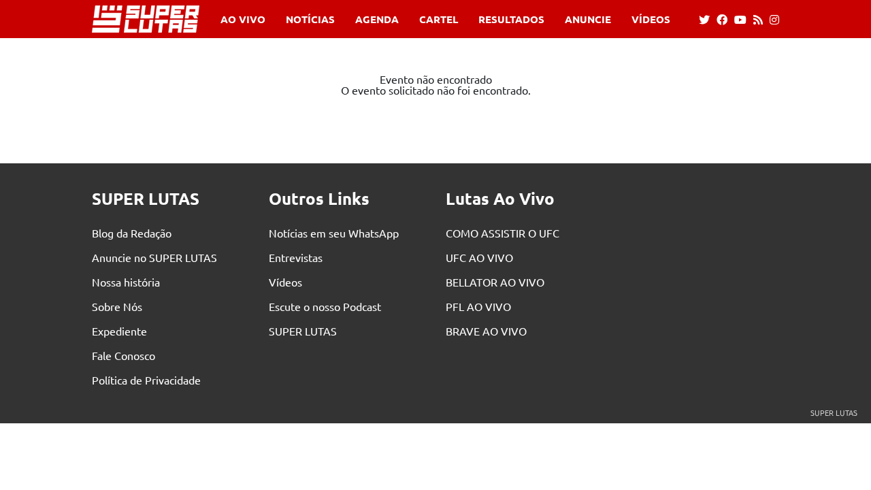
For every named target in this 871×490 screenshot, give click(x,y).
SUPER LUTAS (303, 331)
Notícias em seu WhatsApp (334, 233)
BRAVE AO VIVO (486, 331)
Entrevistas (296, 257)
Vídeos (650, 19)
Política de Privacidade (146, 380)
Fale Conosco (123, 355)
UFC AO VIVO (479, 257)
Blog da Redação (131, 233)
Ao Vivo (242, 19)
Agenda (377, 19)
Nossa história (126, 282)
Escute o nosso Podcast (325, 306)
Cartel (438, 19)
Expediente (119, 331)
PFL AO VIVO (478, 306)
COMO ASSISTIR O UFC (502, 233)
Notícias (310, 19)
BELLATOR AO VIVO (495, 282)
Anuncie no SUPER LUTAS (154, 257)
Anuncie (588, 19)
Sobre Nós (117, 306)
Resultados (511, 19)
